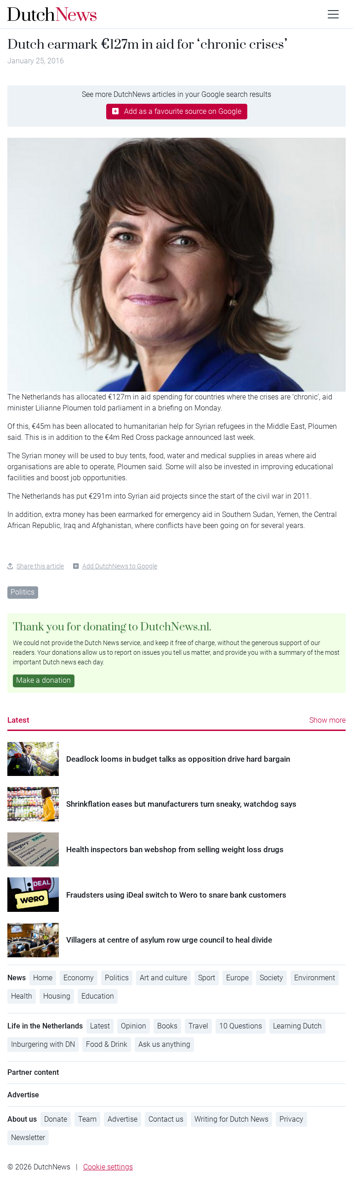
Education (97, 996)
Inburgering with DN (43, 1044)
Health (21, 996)
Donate (55, 1119)
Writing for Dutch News (231, 1119)
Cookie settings (108, 1167)
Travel (198, 1026)
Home (42, 977)
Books (167, 1026)
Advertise (122, 1119)
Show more (327, 720)
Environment (314, 977)
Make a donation (43, 680)
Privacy (291, 1119)
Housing (56, 996)
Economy (78, 977)
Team (87, 1119)
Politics (22, 592)
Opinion (133, 1026)
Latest (18, 720)
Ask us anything (164, 1044)
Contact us (165, 1119)
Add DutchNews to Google (119, 566)
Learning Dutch (297, 1026)
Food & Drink (106, 1044)
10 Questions (240, 1026)
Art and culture (163, 977)
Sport (206, 977)
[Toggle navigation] (333, 14)
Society (271, 977)
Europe (237, 977)
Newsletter (28, 1137)
